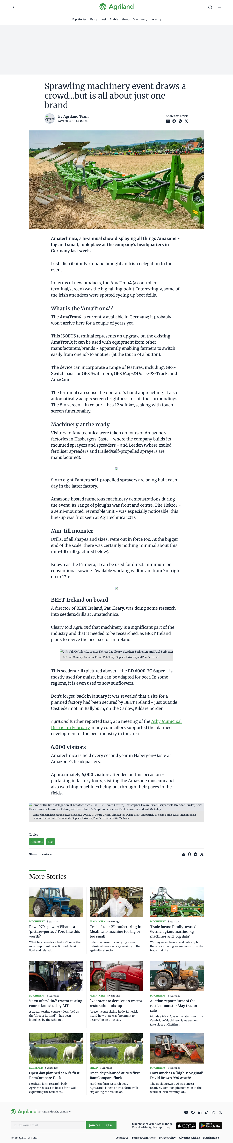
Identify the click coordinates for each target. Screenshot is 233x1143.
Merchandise (211, 1137)
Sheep (125, 19)
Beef (103, 19)
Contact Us (122, 1137)
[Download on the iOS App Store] (186, 1125)
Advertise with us (189, 1137)
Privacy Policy (167, 1137)
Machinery (140, 19)
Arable (114, 19)
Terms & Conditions (144, 1137)
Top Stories (79, 19)
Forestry (156, 19)
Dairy (93, 19)
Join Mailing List (101, 1125)
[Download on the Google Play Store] (210, 1125)
